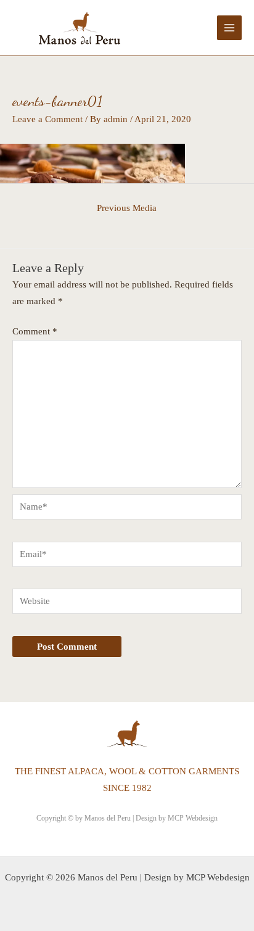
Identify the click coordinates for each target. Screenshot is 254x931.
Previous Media (127, 208)
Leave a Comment (47, 119)
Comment (34, 331)
